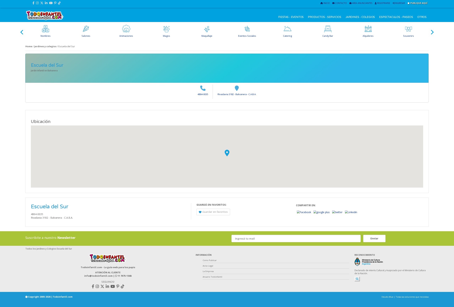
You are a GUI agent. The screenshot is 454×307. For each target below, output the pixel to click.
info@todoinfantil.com (98, 275)
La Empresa (208, 271)
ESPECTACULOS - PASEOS (396, 17)
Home (28, 46)
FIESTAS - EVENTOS (291, 17)
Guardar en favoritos (215, 211)
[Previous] (22, 32)
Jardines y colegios (45, 46)
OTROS (422, 17)
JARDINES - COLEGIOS (360, 17)
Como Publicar (210, 260)
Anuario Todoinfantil (212, 276)
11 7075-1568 (124, 275)
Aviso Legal (208, 265)
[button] (227, 153)
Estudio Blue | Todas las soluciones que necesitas (405, 296)
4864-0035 (203, 94)
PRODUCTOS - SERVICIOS (324, 17)
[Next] (432, 32)
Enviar (374, 238)
